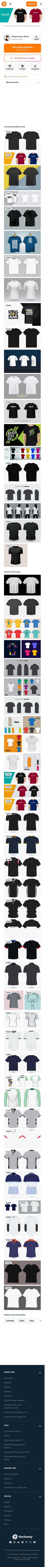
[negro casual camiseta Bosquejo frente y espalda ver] (22, 915)
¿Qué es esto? (23, 77)
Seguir (36, 39)
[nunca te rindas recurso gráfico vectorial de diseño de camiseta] (22, 434)
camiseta (10, 1461)
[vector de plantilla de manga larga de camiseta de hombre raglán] (22, 1224)
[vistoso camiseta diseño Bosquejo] (22, 628)
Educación (8, 1536)
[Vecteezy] (4, 3)
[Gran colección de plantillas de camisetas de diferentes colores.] (22, 452)
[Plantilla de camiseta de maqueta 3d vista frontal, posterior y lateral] (22, 360)
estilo (22, 1461)
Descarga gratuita (22, 48)
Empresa (7, 1532)
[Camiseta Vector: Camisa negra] (15, 554)
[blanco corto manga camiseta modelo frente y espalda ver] (15, 1347)
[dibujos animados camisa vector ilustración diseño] (14, 1093)
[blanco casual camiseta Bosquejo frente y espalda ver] (22, 938)
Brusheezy (8, 1518)
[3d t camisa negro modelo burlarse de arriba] (22, 530)
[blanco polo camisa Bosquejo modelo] (11, 1333)
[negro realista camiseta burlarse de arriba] (22, 217)
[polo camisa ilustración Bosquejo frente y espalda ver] (22, 1389)
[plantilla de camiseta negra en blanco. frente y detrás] (22, 471)
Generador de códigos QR (15, 1557)
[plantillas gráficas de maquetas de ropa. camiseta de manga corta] (22, 198)
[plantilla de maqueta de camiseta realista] (22, 241)
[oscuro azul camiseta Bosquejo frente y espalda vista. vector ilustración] (22, 1176)
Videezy (7, 1527)
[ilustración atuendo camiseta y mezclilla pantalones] (10, 1194)
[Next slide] (35, 1461)
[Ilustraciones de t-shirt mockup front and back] (22, 177)
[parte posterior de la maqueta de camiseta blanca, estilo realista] (13, 836)
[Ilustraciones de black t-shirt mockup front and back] (22, 410)
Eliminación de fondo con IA (16, 1553)
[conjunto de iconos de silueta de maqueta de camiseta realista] (22, 510)
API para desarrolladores (14, 1541)
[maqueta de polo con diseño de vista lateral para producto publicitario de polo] (13, 762)
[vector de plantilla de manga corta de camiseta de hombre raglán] (16, 1207)
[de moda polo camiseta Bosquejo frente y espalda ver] (22, 1311)
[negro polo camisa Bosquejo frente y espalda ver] (22, 1067)
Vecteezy (7, 1523)
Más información (12, 82)
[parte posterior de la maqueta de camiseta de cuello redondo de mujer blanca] (13, 818)
